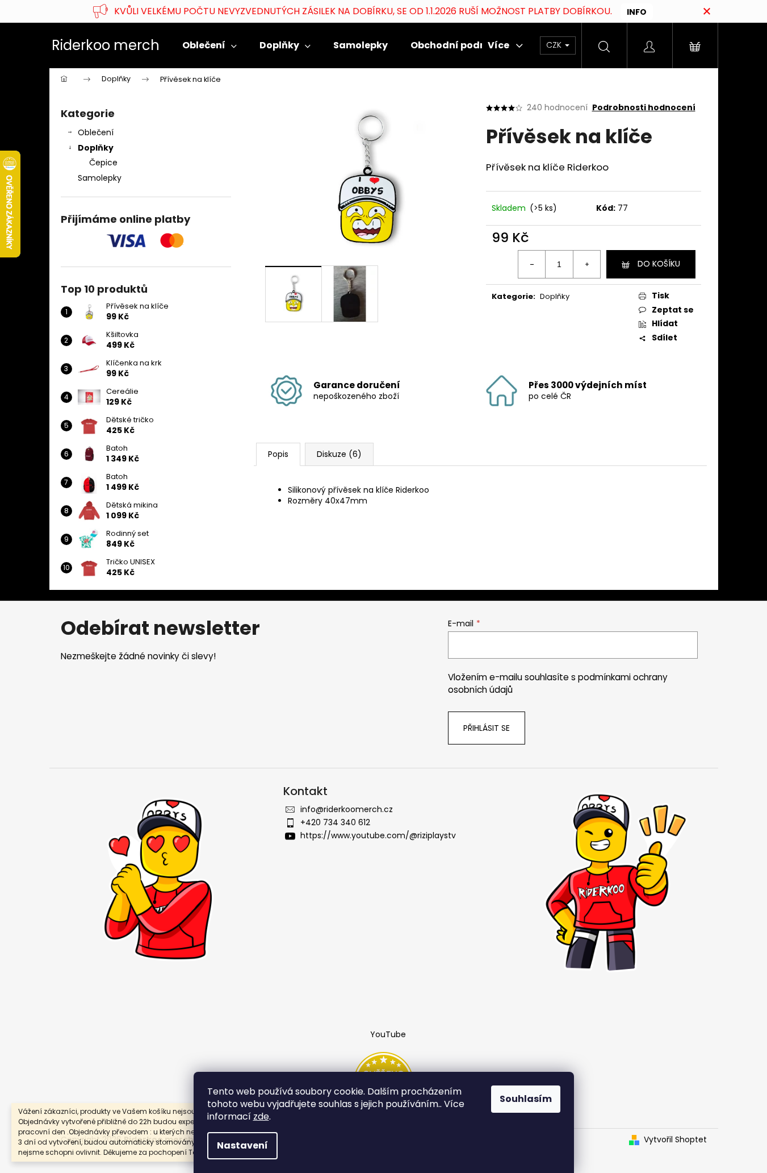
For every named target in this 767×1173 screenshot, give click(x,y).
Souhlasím (526, 1098)
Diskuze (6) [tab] (339, 454)
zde (261, 1116)
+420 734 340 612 (335, 822)
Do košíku (659, 263)
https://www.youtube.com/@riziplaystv (378, 835)
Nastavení (242, 1145)
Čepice (103, 162)
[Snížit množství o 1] (532, 264)
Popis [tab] (278, 454)
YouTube (388, 1034)
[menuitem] (209, 45)
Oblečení (96, 132)
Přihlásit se (486, 728)
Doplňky (96, 147)
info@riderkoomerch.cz (346, 809)
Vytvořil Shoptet (675, 1139)
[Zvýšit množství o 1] (586, 264)
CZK (555, 45)
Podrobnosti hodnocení (643, 107)
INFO (637, 12)
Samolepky (99, 178)
